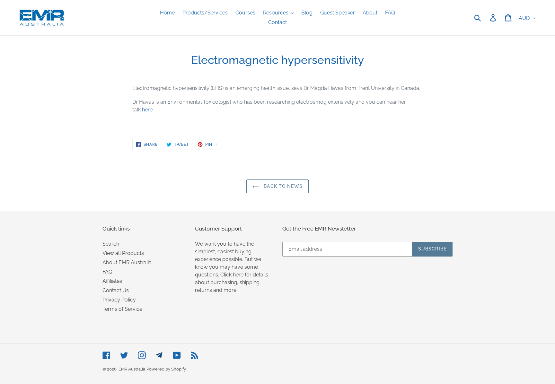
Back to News (282, 186)
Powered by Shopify (166, 369)
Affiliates (112, 281)
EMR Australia (132, 369)
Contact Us (115, 290)
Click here (231, 275)
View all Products (123, 253)
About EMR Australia (127, 262)
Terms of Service (122, 309)
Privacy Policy (119, 300)
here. (148, 110)
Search (110, 244)
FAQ (107, 272)
